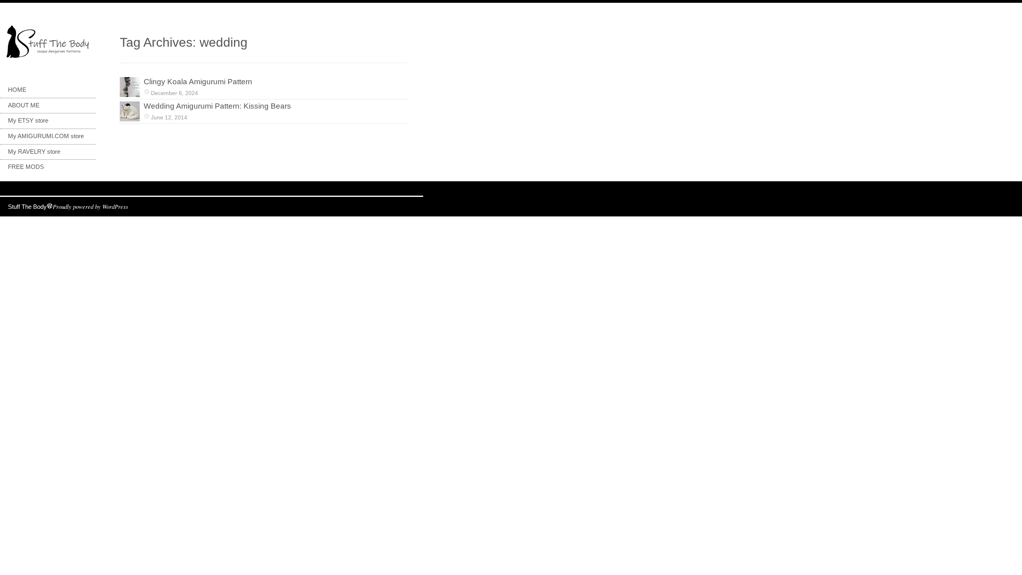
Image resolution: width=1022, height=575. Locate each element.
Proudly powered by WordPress (90, 206)
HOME (17, 90)
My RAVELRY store (34, 152)
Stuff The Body (27, 207)
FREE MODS (26, 167)
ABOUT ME (24, 105)
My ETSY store (28, 120)
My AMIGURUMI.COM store (46, 136)
